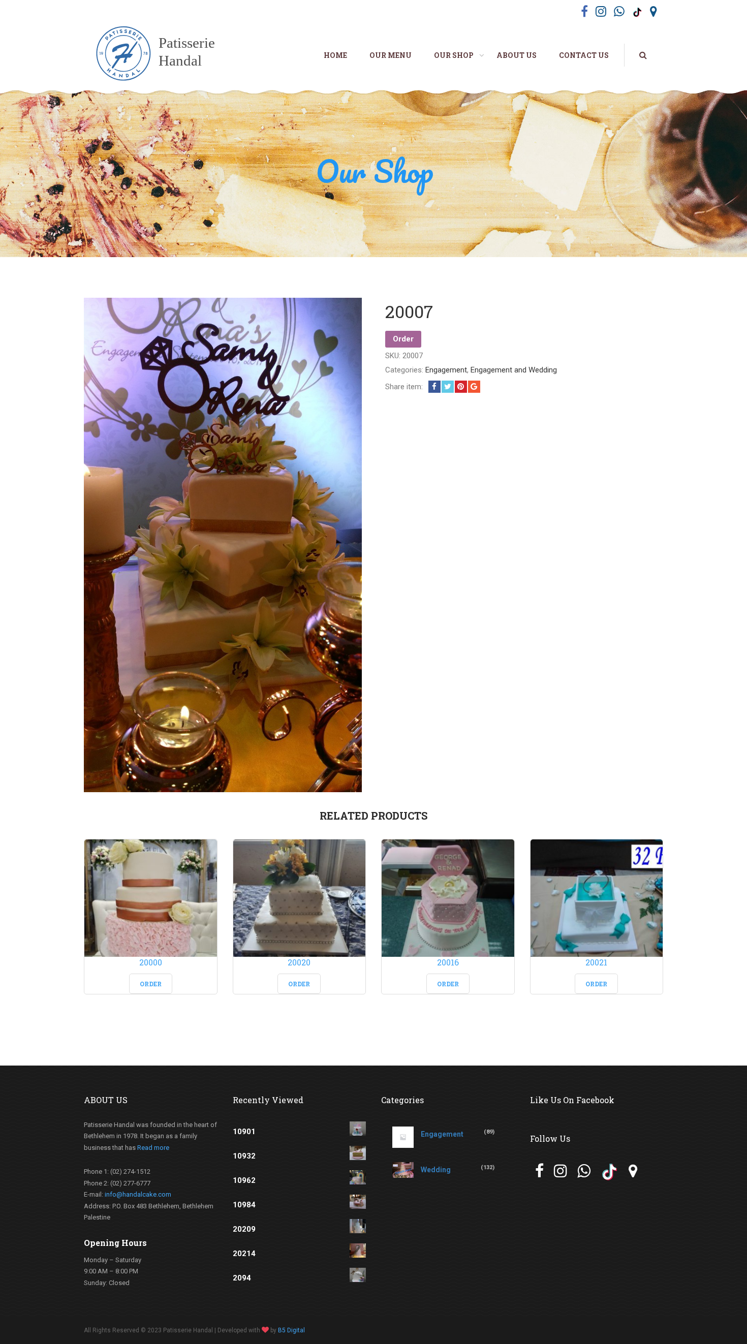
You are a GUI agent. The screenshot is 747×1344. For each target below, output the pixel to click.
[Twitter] (448, 387)
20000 (150, 962)
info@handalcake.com (138, 1194)
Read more (153, 1147)
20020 (299, 962)
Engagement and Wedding (514, 369)
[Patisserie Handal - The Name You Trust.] (161, 54)
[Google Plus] (474, 387)
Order (403, 338)
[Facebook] (434, 387)
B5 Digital (291, 1330)
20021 (596, 962)
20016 (448, 962)
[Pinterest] (461, 387)
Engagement (446, 369)
